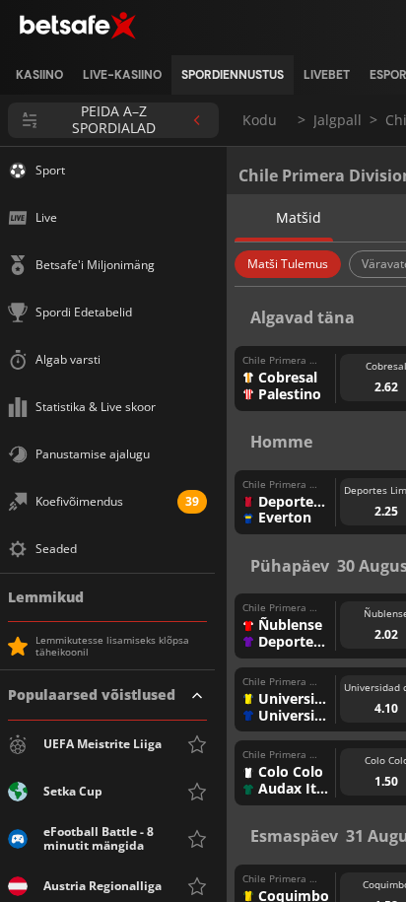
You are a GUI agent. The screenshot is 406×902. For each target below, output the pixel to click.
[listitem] (39, 75)
